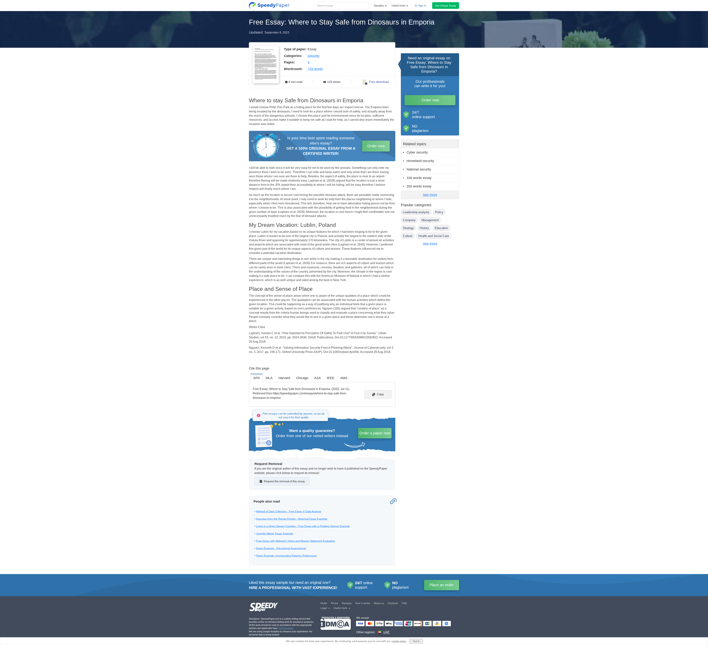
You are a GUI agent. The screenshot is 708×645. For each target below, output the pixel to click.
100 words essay (419, 178)
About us (379, 603)
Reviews (347, 603)
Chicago (302, 378)
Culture (407, 236)
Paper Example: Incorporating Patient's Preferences (286, 555)
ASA (317, 378)
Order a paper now (374, 433)
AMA (343, 378)
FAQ (404, 603)
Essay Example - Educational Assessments (281, 548)
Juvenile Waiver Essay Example (274, 533)
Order (323, 603)
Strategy (408, 228)
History (424, 228)
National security (419, 169)
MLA (269, 378)
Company (409, 220)
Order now (376, 146)
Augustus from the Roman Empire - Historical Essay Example (291, 518)
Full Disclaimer (285, 628)
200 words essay (419, 186)
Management (430, 220)
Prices (334, 603)
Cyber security (417, 152)
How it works (362, 603)
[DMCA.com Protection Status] (335, 625)
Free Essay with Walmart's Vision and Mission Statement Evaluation (295, 540)
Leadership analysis (416, 212)
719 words (315, 69)
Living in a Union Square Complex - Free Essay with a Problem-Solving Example (303, 526)
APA (256, 378)
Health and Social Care (433, 236)
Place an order (442, 585)
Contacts (393, 603)
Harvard (284, 378)
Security (314, 56)
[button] (269, 5)
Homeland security (420, 161)
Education (441, 228)
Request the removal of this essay (284, 481)
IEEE (330, 378)
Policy (439, 212)
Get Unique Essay (445, 5)
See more (430, 195)
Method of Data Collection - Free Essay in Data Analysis (288, 511)
